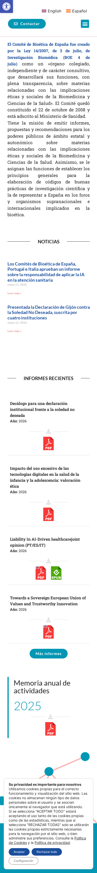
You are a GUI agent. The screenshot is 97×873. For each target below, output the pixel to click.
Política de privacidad (52, 842)
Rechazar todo (47, 852)
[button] (6, 6)
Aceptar (19, 852)
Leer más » (14, 293)
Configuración (23, 861)
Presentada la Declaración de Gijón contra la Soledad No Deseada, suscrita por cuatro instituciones (48, 312)
